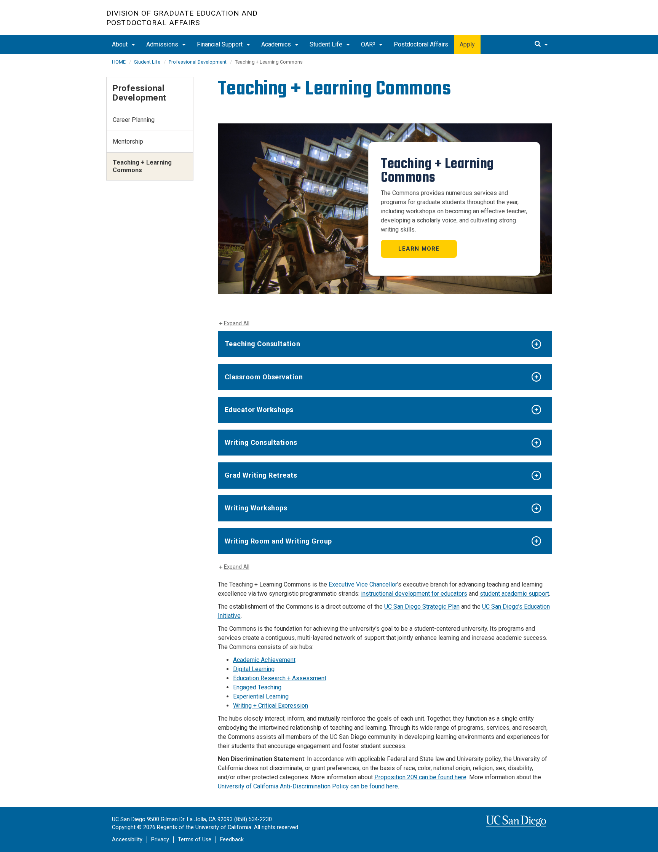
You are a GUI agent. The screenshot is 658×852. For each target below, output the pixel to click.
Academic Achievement (264, 659)
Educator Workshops (259, 410)
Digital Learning (254, 669)
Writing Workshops (256, 508)
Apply (467, 44)
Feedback (232, 839)
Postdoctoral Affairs (421, 44)
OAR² (369, 44)
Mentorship (128, 141)
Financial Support (220, 44)
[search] (541, 44)
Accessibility (127, 839)
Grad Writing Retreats (261, 475)
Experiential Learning (261, 696)
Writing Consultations (261, 442)
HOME (119, 62)
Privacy (160, 839)
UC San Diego (508, 21)
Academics (276, 44)
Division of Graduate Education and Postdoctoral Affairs (182, 18)
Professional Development (198, 62)
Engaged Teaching (257, 687)
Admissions (163, 44)
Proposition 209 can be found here (420, 777)
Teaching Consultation (262, 344)
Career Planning (134, 119)
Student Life (327, 44)
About (120, 44)
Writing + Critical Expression (270, 705)
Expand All (236, 323)
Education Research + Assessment (279, 678)
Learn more (419, 248)
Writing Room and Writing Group (278, 541)
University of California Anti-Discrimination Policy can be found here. (308, 786)
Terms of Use (194, 839)
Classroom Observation (264, 377)
